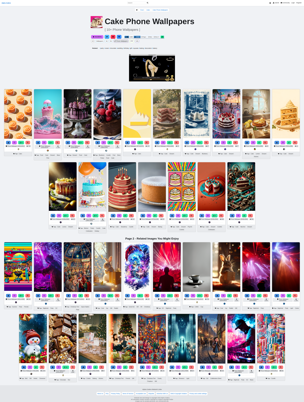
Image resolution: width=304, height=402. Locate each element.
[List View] (131, 37)
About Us (100, 393)
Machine (243, 226)
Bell (26, 378)
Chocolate (63, 380)
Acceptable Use (141, 393)
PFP (131, 41)
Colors (297, 308)
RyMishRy (24, 149)
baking (141, 48)
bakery (154, 48)
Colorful (182, 229)
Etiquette (151, 393)
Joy (107, 308)
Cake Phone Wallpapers (160, 10)
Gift (111, 308)
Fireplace (150, 381)
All (93, 41)
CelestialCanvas (291, 149)
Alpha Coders (6, 3)
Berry (118, 155)
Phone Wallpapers (122, 41)
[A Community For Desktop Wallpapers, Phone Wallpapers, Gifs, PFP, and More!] (137, 10)
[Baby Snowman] (33, 362)
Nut (69, 380)
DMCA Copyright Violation (178, 393)
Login (293, 3)
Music (251, 380)
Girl (207, 378)
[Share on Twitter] (107, 37)
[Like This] (36, 367)
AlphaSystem (83, 150)
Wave (58, 155)
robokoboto (53, 150)
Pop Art (190, 226)
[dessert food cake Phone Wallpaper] (77, 138)
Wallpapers (99, 41)
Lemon (258, 153)
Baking (160, 226)
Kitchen (256, 156)
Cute (102, 308)
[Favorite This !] (74, 142)
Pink (48, 158)
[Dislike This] (87, 142)
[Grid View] (127, 37)
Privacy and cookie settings (198, 393)
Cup (202, 306)
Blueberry (101, 155)
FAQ (107, 393)
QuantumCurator (142, 149)
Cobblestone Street (215, 378)
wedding (120, 48)
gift (130, 48)
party (102, 48)
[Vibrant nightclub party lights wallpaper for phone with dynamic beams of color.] (286, 291)
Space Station (85, 306)
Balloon (86, 228)
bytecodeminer (262, 149)
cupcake (135, 48)
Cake (148, 10)
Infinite (137, 37)
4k (107, 41)
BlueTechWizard (53, 304)
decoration (148, 48)
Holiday (97, 231)
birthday (126, 48)
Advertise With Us (162, 393)
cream (106, 48)
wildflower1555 (38, 374)
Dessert (52, 155)
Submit (276, 3)
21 (66, 367)
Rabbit (116, 308)
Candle (108, 155)
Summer (14, 306)
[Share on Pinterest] (113, 37)
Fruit (114, 155)
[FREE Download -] (68, 142)
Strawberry (124, 226)
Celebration (89, 231)
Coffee (197, 306)
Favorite (98, 37)
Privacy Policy (115, 393)
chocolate (113, 48)
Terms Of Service (127, 393)
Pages (144, 37)
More (156, 37)
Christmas (147, 306)
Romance (181, 378)
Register (299, 3)
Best (150, 37)
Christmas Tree (75, 306)
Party (20, 306)
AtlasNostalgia (202, 149)
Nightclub (45, 308)
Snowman (42, 378)
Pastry (102, 158)
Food (142, 10)
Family (160, 378)
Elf (141, 306)
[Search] (147, 2)
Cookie (88, 378)
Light (291, 308)
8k (111, 41)
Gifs (137, 41)
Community (286, 3)
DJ (56, 308)
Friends (26, 306)
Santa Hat (131, 306)
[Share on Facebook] (119, 37)
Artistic (35, 378)
